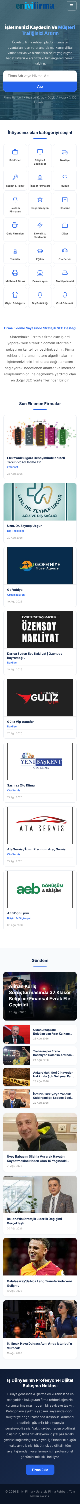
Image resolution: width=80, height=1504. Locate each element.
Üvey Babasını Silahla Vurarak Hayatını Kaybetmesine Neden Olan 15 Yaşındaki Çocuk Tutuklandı (37, 1160)
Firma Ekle (40, 1470)
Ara (40, 86)
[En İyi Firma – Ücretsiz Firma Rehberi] (35, 5)
